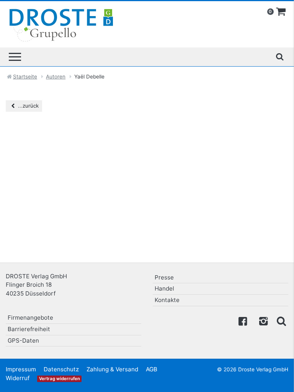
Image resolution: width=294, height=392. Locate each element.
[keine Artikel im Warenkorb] (281, 12)
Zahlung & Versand (112, 369)
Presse (164, 277)
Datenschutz (61, 369)
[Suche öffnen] (279, 56)
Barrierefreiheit (29, 329)
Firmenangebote (30, 317)
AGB (151, 369)
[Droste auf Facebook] (243, 320)
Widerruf (17, 378)
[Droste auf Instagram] (261, 320)
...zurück (27, 106)
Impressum (21, 369)
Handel (164, 288)
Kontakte (167, 300)
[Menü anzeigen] (15, 56)
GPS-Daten (23, 340)
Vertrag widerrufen (59, 378)
